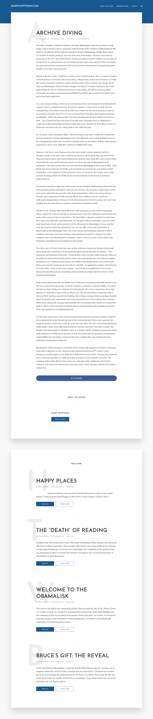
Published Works (122, 6)
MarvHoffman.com (25, 6)
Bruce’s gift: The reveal (72, 656)
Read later (65, 504)
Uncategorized (83, 39)
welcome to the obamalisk (61, 593)
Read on (45, 504)
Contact (134, 6)
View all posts (60, 419)
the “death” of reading (71, 530)
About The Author (106, 6)
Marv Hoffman (43, 39)
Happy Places (56, 481)
